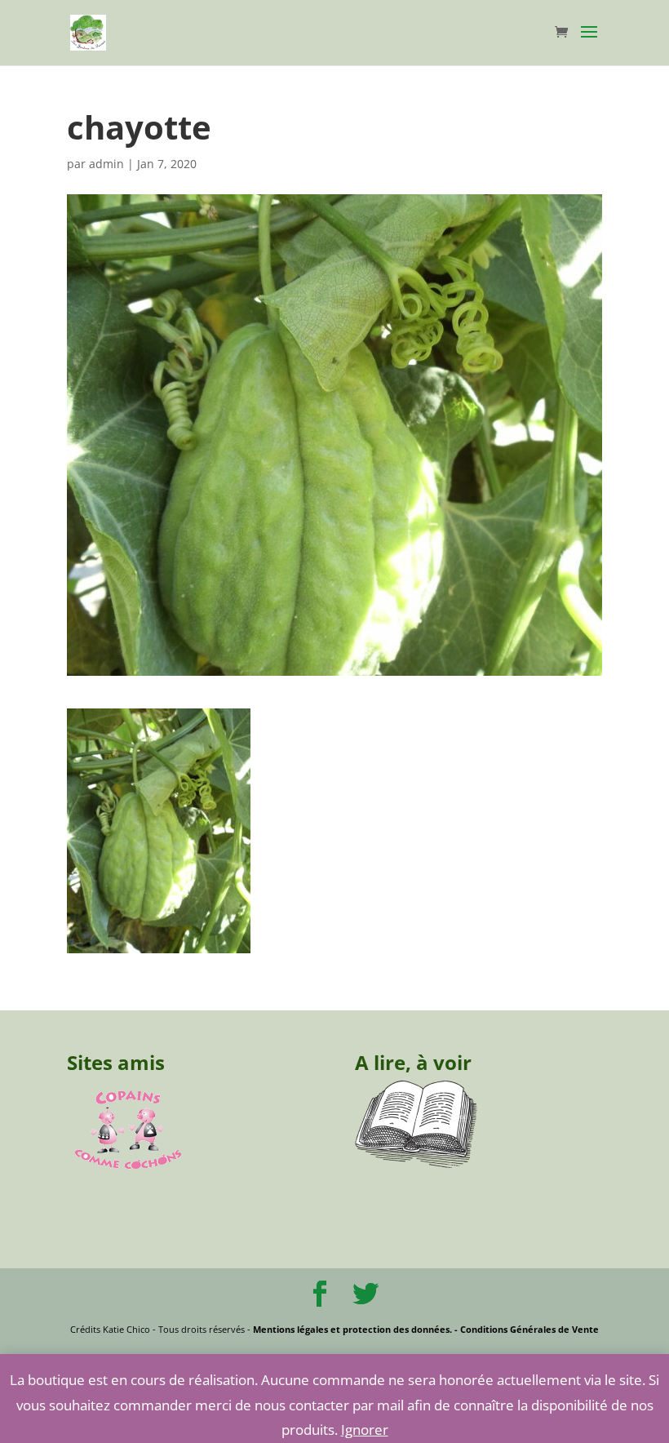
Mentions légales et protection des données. (352, 1329)
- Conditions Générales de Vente (525, 1329)
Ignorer (364, 1429)
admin (106, 163)
